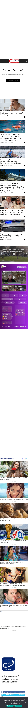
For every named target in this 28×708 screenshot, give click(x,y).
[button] (2, 61)
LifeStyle (2, 207)
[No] (26, 702)
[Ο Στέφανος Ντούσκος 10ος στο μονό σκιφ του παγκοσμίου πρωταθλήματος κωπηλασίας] (12, 152)
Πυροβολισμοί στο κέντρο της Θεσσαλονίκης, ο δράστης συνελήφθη (11, 236)
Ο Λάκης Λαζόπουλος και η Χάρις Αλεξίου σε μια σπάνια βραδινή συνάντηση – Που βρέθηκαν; (12, 212)
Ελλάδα (2, 132)
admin (1, 116)
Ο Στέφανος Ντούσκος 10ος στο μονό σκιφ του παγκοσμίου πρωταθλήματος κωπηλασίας (11, 161)
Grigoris (2, 142)
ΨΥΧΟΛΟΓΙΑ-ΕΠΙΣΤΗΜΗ (5, 110)
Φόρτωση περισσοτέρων (12, 242)
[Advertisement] (14, 15)
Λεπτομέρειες (18, 705)
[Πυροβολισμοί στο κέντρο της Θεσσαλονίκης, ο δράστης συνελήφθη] (12, 226)
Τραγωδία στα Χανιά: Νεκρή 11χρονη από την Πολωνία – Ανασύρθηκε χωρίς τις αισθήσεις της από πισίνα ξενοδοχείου (12, 137)
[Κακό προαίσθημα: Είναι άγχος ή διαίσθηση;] (12, 105)
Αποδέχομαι (10, 705)
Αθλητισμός (3, 157)
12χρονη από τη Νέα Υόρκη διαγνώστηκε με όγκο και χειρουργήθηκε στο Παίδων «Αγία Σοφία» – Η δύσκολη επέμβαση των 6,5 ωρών (12, 187)
